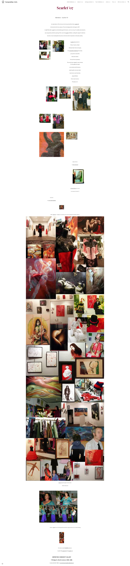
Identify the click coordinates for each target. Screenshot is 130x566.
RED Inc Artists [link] (121, 2)
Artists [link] (107, 2)
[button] (128, 2)
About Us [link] (79, 2)
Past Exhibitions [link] (99, 2)
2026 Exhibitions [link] (70, 2)
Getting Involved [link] (88, 2)
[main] (65, 8)
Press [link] (113, 2)
